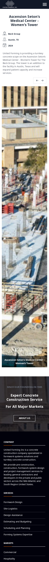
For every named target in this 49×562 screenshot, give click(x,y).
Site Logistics (10, 508)
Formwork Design (13, 502)
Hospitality (9, 558)
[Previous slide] (37, 80)
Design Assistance (13, 515)
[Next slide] (42, 80)
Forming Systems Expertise (18, 534)
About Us (24, 418)
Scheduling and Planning (17, 528)
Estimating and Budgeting (17, 521)
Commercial (10, 552)
